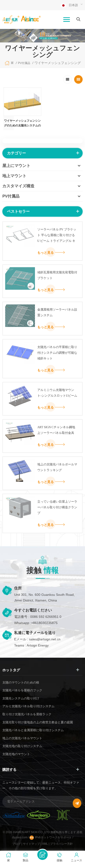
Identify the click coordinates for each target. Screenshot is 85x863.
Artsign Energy (38, 645)
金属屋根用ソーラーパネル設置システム (57, 312)
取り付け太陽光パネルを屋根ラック (26, 714)
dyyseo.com (20, 837)
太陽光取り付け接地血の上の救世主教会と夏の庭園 (37, 722)
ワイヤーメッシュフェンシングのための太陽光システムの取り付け (22, 123)
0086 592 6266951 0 (45, 617)
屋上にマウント (16, 165)
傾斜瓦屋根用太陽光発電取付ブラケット (57, 275)
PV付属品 (24, 63)
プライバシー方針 (61, 843)
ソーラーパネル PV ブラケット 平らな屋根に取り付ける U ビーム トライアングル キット (56, 236)
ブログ (16, 843)
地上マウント (14, 176)
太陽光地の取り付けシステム (22, 746)
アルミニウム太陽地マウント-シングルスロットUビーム (57, 392)
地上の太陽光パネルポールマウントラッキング (57, 467)
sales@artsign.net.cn (44, 639)
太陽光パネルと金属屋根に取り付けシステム (33, 730)
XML (45, 843)
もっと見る (45, 252)
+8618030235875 (44, 623)
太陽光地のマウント (16, 754)
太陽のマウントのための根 (20, 682)
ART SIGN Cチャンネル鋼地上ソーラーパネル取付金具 (56, 430)
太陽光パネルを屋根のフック (22, 690)
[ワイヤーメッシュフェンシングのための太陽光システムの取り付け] (22, 101)
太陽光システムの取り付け (20, 698)
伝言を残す (42, 855)
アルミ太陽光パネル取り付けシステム (28, 706)
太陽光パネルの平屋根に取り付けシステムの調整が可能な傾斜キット (57, 352)
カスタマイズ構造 (18, 186)
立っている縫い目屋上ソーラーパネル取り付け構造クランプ (57, 507)
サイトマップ (31, 843)
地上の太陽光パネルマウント (22, 738)
